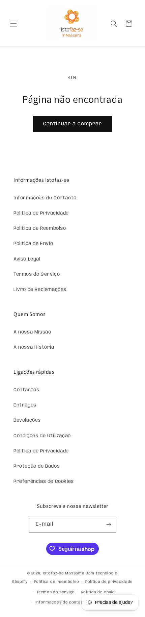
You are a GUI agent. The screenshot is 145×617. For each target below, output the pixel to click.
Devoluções (27, 420)
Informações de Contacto (45, 198)
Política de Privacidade (41, 213)
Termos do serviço (55, 592)
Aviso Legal (26, 259)
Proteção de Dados (36, 466)
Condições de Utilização (42, 436)
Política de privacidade (109, 582)
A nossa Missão (32, 332)
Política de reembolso (56, 582)
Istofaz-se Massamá (64, 573)
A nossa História (33, 347)
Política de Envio (33, 243)
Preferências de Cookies (43, 481)
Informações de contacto (61, 602)
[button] (13, 23)
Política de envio (98, 592)
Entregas (24, 405)
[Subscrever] (108, 525)
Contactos (26, 390)
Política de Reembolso (39, 228)
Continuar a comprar (72, 124)
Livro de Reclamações (39, 289)
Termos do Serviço (36, 274)
